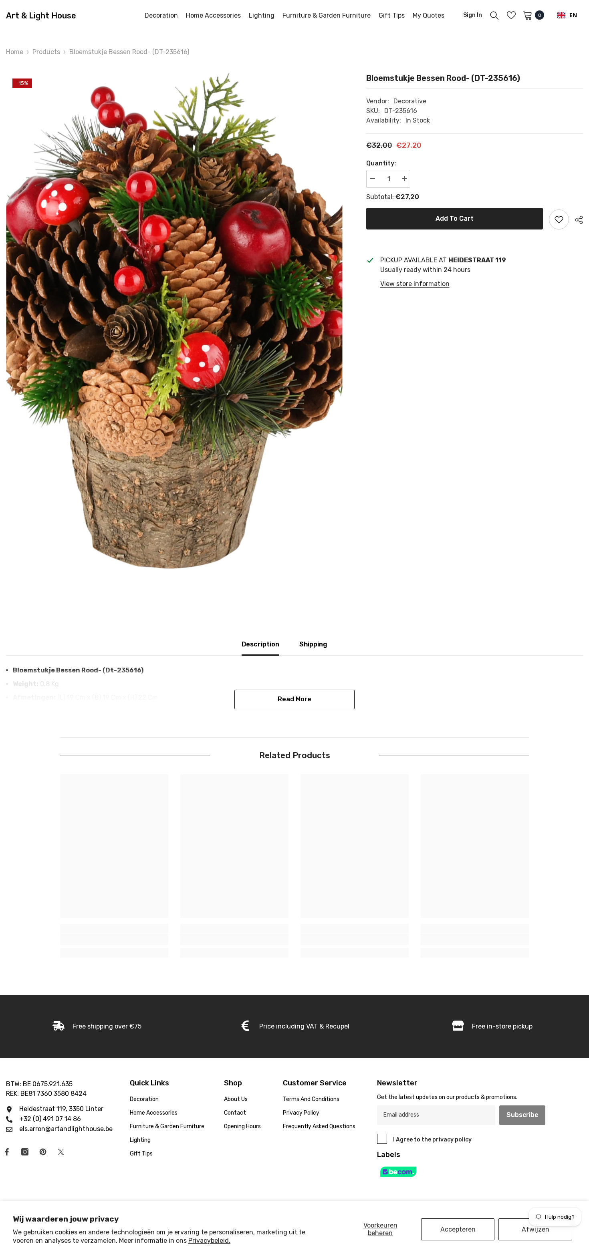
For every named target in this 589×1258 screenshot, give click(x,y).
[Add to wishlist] (559, 219)
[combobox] (567, 15)
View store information (415, 284)
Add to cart (455, 218)
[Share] (576, 219)
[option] (174, 321)
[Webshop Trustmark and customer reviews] (462, 1171)
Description (260, 644)
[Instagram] (25, 1152)
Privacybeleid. (209, 1240)
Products (46, 52)
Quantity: (381, 163)
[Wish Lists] (511, 15)
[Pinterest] (43, 1152)
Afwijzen (535, 1229)
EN (573, 15)
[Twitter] (61, 1152)
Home (14, 52)
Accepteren (458, 1229)
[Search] (494, 15)
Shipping (313, 644)
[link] (114, 939)
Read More (294, 699)
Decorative (409, 101)
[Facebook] (7, 1152)
